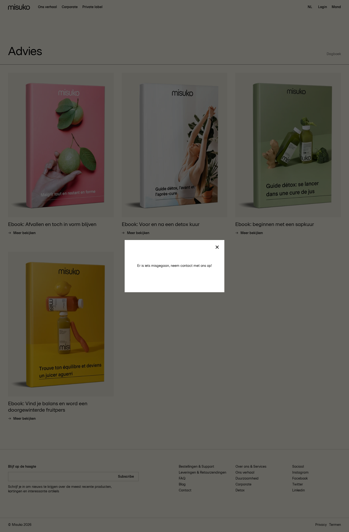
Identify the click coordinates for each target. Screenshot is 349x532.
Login (322, 7)
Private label (92, 7)
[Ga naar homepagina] (19, 7)
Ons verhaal (47, 7)
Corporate (70, 7)
